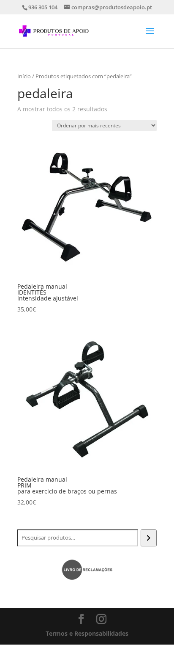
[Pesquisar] (148, 537)
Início (24, 76)
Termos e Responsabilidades (87, 633)
